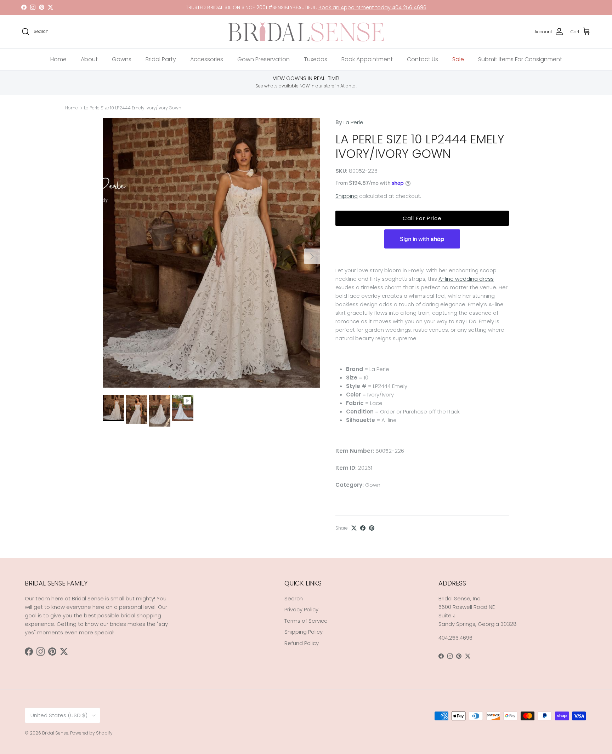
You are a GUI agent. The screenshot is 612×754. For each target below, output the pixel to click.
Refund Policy (301, 643)
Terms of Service (306, 620)
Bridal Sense (55, 733)
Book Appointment (367, 59)
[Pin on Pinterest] (371, 528)
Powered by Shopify (91, 733)
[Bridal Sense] (306, 31)
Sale (458, 59)
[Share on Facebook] (363, 528)
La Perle (353, 122)
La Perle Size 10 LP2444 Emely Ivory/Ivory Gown (132, 108)
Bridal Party (161, 59)
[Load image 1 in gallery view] (211, 253)
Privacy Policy (301, 609)
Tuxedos (315, 59)
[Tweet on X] (354, 528)
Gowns (121, 59)
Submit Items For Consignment (520, 59)
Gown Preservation (263, 59)
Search (293, 598)
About (89, 59)
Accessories (206, 59)
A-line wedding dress (466, 278)
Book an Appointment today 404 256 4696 (372, 7)
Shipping (346, 196)
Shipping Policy (303, 631)
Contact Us (422, 59)
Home (58, 59)
